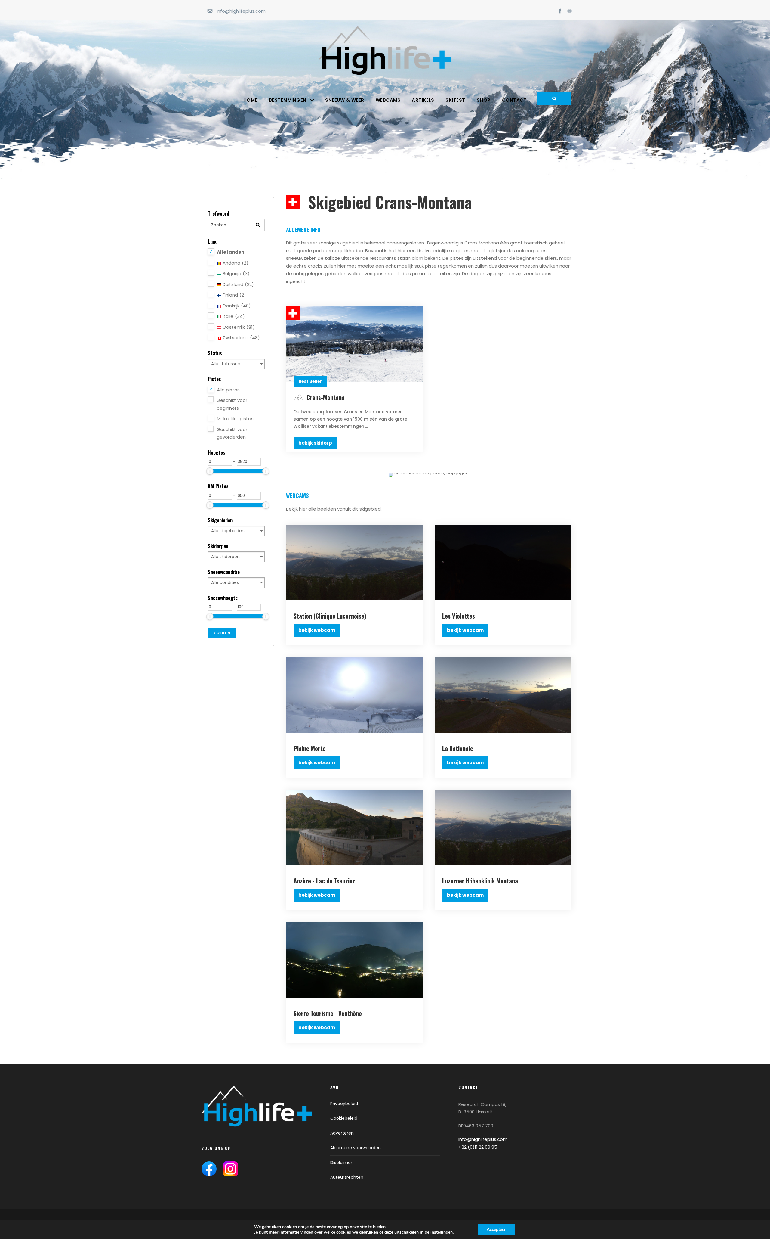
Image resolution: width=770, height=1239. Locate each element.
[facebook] (560, 11)
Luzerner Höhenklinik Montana (480, 880)
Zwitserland (240, 337)
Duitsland (237, 284)
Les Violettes (458, 615)
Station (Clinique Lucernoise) (330, 615)
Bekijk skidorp (315, 443)
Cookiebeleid (343, 1118)
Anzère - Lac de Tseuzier (324, 880)
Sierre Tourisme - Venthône (328, 1013)
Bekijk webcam (316, 630)
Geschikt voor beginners (232, 404)
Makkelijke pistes (235, 418)
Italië (233, 316)
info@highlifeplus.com (241, 11)
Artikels (423, 100)
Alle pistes (228, 390)
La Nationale (457, 748)
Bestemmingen (287, 100)
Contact (514, 100)
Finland (233, 295)
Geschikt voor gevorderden (232, 433)
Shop (484, 100)
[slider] (209, 471)
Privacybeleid (344, 1104)
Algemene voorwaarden (355, 1148)
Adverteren (342, 1133)
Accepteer (496, 1229)
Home (250, 100)
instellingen (441, 1232)
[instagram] (569, 11)
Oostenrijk (238, 327)
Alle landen (230, 252)
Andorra (234, 263)
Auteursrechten (346, 1177)
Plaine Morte (310, 748)
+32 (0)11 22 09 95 (477, 1147)
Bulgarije (235, 273)
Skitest (455, 100)
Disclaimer (341, 1163)
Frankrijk (236, 306)
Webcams (388, 100)
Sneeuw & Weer (344, 100)
